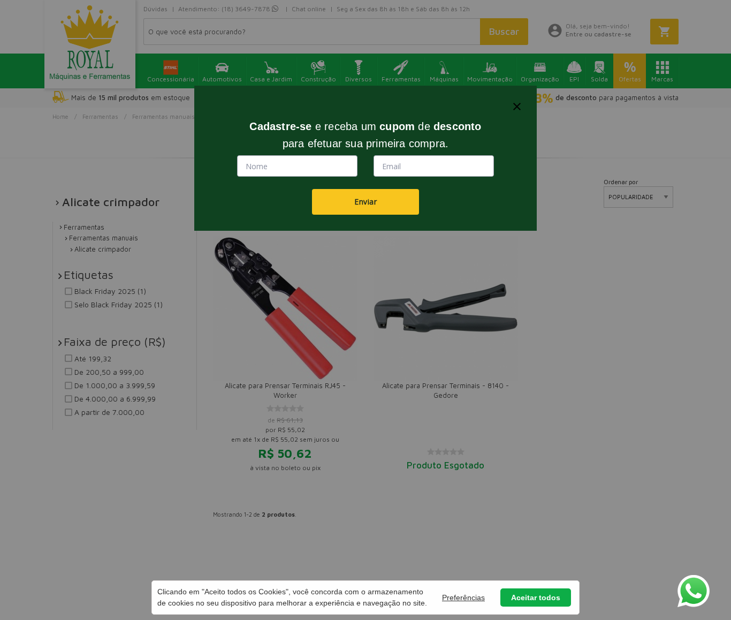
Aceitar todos (535, 597)
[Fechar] (517, 106)
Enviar (365, 201)
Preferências (463, 597)
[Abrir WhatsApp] (693, 591)
